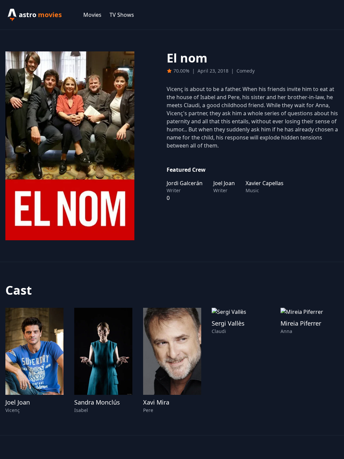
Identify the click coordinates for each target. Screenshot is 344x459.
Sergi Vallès (228, 323)
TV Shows (122, 14)
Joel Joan (17, 402)
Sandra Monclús (97, 402)
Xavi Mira (156, 402)
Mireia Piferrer (301, 323)
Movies (92, 14)
